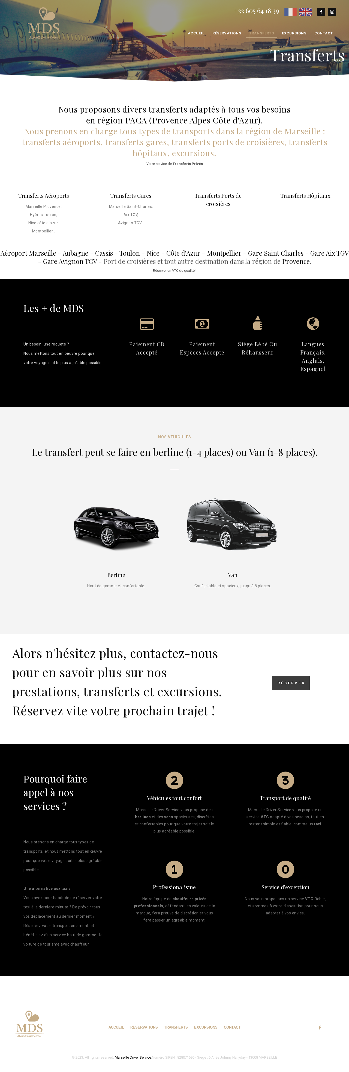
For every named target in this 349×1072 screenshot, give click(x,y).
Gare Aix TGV (329, 253)
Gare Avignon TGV (70, 261)
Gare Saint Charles (275, 253)
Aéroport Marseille (28, 253)
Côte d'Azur (183, 253)
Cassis (104, 253)
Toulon (129, 253)
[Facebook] (321, 12)
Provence (296, 261)
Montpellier (224, 253)
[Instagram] (332, 12)
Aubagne (75, 253)
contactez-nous (174, 653)
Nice (153, 253)
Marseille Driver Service (133, 1057)
